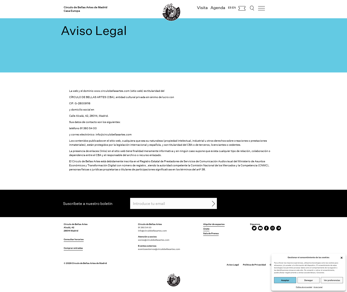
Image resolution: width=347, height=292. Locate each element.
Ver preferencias (332, 280)
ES (230, 7)
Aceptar (285, 280)
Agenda (218, 7)
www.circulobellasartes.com (112, 91)
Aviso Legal (318, 287)
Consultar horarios (74, 239)
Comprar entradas (242, 8)
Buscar (252, 8)
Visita (202, 7)
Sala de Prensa (211, 233)
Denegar (308, 280)
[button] (341, 257)
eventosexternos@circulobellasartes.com (159, 249)
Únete (206, 228)
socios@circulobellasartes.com (153, 239)
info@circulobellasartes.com (114, 134)
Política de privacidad (304, 287)
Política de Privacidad (254, 264)
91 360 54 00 (144, 227)
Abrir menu (261, 8)
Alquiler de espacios (214, 224)
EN (234, 7)
